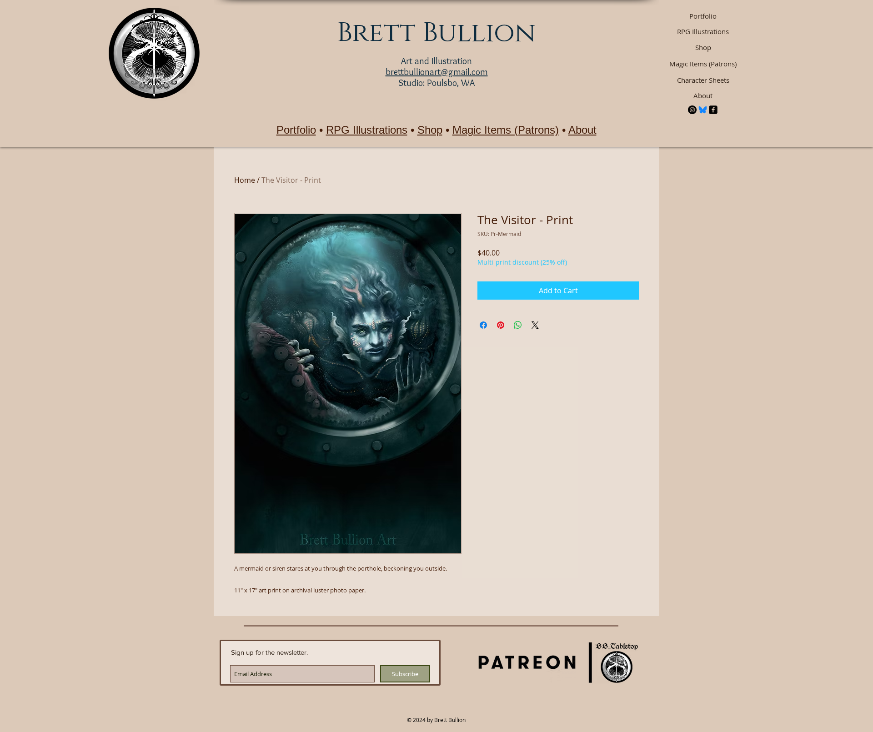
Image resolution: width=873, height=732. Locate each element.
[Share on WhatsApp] (517, 325)
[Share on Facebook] (483, 325)
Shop (429, 130)
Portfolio (296, 130)
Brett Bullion (436, 33)
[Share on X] (535, 325)
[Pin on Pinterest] (500, 325)
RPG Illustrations (366, 130)
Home (244, 180)
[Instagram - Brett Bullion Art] (692, 109)
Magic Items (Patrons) (505, 130)
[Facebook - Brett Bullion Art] (713, 109)
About (582, 130)
